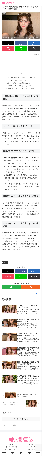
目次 (18, 73)
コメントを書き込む (21, 419)
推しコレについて (11, 447)
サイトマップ (31, 447)
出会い (5, 262)
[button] (34, 48)
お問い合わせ (31, 450)
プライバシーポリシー (11, 450)
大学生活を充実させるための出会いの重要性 (21, 77)
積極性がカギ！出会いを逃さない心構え (20, 86)
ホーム (11, 444)
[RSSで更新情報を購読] (30, 287)
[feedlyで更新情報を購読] (11, 287)
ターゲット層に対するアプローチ (18, 80)
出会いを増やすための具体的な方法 (19, 83)
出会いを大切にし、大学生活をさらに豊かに (21, 88)
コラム (31, 444)
